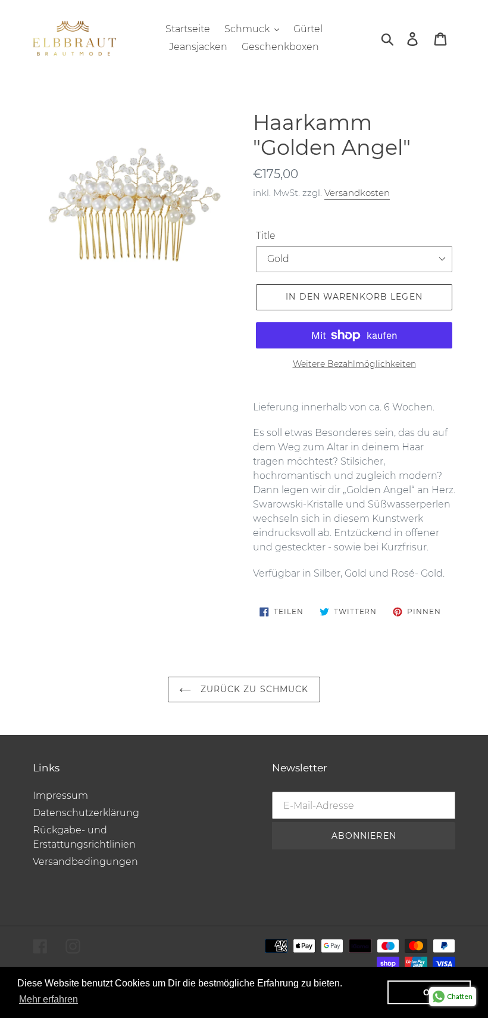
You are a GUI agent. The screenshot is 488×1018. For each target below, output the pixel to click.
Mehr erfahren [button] (48, 999)
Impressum (60, 795)
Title (266, 235)
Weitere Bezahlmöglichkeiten (354, 364)
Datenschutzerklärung (86, 812)
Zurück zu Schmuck (252, 689)
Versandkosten (357, 192)
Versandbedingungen (85, 861)
